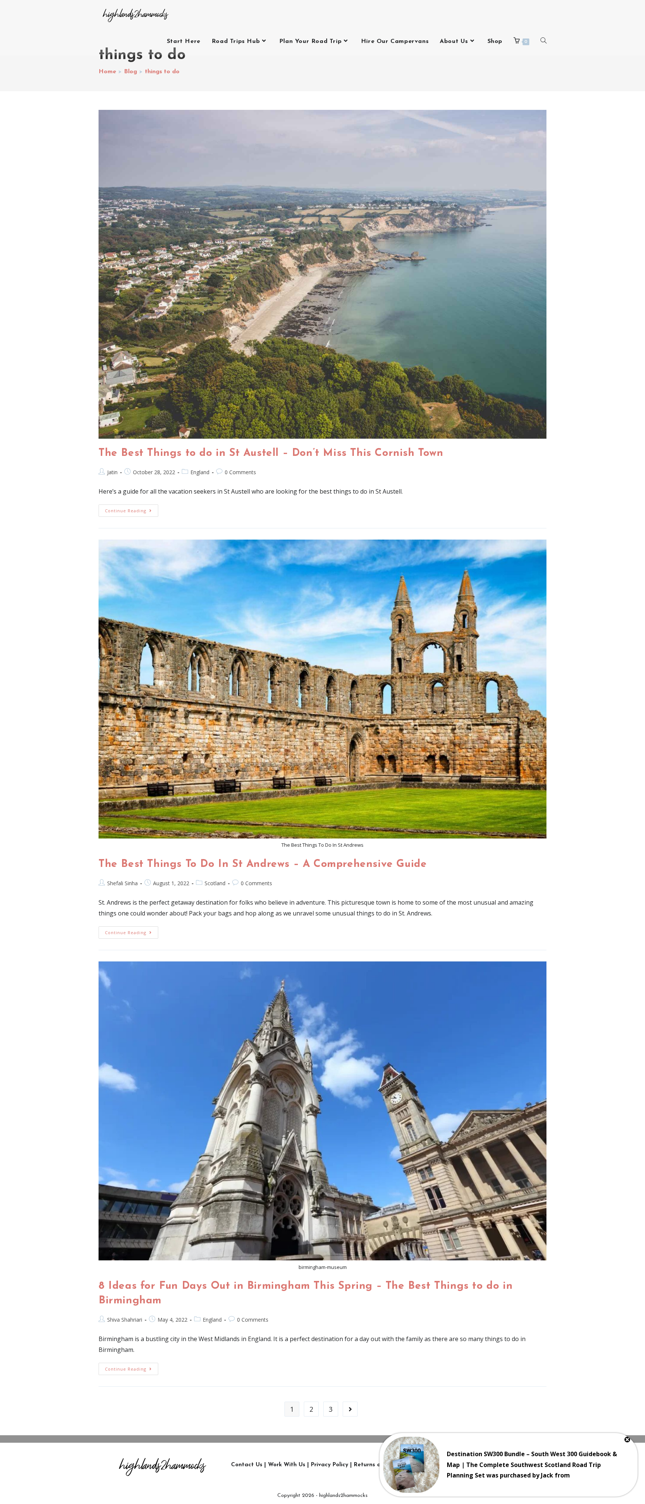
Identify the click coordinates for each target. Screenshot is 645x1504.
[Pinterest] (505, 1465)
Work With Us (286, 1465)
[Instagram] (438, 1465)
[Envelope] (522, 1465)
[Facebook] (472, 1465)
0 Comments (240, 472)
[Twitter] (455, 1465)
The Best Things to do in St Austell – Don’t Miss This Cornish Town (271, 453)
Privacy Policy (329, 1465)
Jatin (112, 472)
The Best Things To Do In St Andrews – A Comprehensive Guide (263, 864)
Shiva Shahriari (124, 1319)
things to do (162, 72)
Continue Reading (131, 508)
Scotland (215, 883)
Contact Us (246, 1465)
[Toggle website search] (543, 41)
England (199, 472)
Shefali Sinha (122, 883)
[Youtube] (489, 1465)
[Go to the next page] (350, 1409)
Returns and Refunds (383, 1465)
